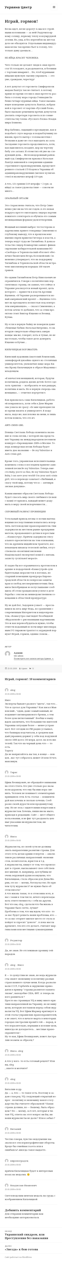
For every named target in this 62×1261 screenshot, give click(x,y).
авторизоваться (29, 1217)
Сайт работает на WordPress (18, 1257)
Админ (24, 668)
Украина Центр (18, 7)
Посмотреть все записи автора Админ (32, 658)
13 (33, 668)
